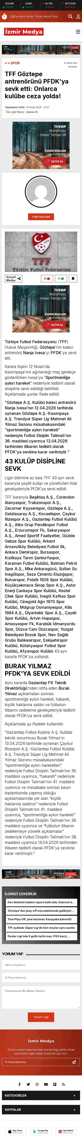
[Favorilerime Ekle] (73, 278)
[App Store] (16, 1131)
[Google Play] (41, 1131)
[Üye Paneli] (76, 16)
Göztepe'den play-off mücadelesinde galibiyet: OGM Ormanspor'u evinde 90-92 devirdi (40, 911)
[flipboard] (54, 1084)
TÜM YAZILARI (41, 216)
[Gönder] (75, 1062)
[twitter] (28, 1084)
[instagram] (37, 1084)
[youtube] (46, 1084)
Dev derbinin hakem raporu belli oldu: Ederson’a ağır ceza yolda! (40, 902)
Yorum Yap (41, 1017)
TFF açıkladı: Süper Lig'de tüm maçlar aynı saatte (41, 927)
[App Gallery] (66, 1131)
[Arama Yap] (68, 16)
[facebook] (19, 1084)
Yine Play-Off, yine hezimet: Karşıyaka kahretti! (40, 919)
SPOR (15, 63)
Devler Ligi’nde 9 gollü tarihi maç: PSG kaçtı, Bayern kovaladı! (38, 936)
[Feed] (63, 1084)
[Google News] (22, 112)
